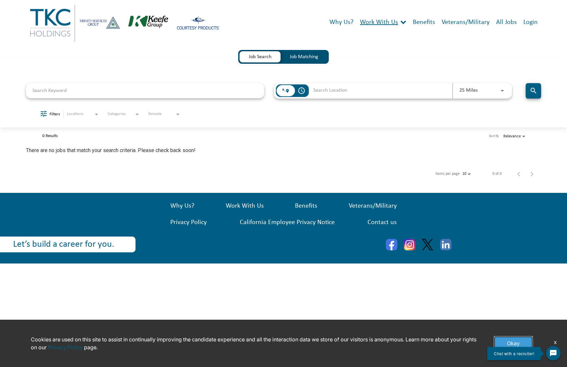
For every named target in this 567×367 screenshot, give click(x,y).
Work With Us (379, 22)
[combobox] (145, 90)
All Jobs (506, 22)
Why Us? (341, 22)
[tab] (260, 56)
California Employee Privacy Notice (287, 222)
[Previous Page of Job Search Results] (518, 173)
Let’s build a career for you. (63, 244)
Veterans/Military (466, 22)
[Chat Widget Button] (553, 353)
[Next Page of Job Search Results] (531, 173)
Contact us (382, 222)
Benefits (424, 22)
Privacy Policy (188, 222)
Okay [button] (513, 343)
